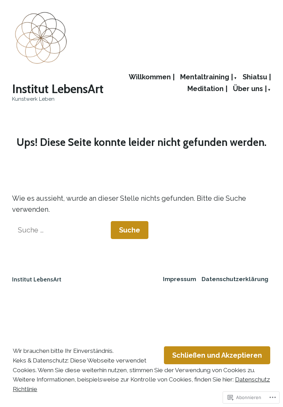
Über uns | (250, 89)
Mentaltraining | (206, 77)
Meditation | (207, 89)
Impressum (179, 279)
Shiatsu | (257, 77)
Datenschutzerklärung (235, 279)
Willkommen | (152, 77)
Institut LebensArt (58, 88)
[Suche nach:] (61, 230)
